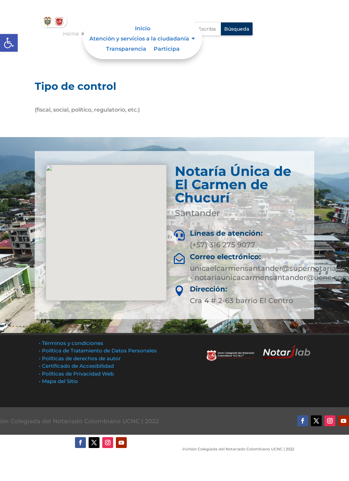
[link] (9, 43)
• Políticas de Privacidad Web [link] (76, 373)
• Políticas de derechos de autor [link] (80, 358)
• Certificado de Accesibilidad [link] (76, 366)
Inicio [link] (142, 29)
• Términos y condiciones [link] (71, 343)
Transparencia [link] (126, 49)
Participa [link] (167, 49)
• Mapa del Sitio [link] (59, 381)
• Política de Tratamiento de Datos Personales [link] (98, 350)
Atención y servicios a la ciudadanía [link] (139, 39)
